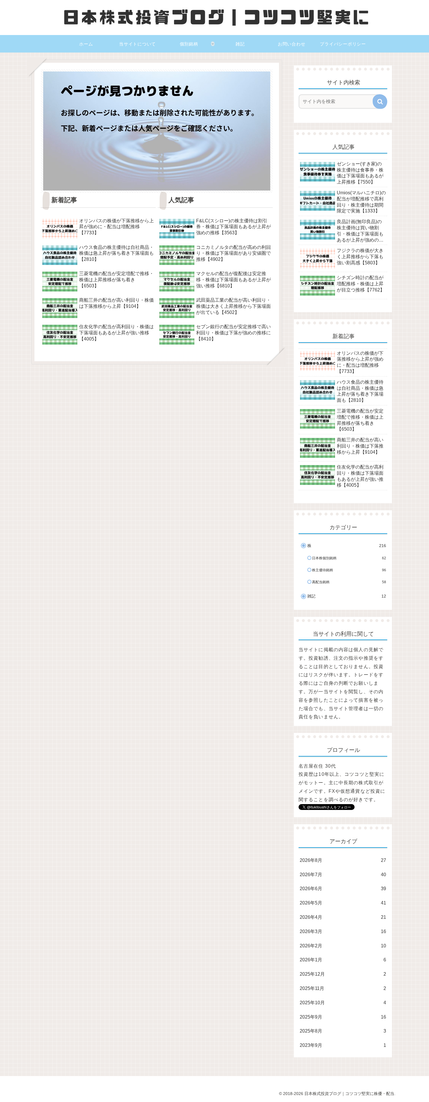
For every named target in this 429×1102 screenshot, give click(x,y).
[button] (380, 101)
